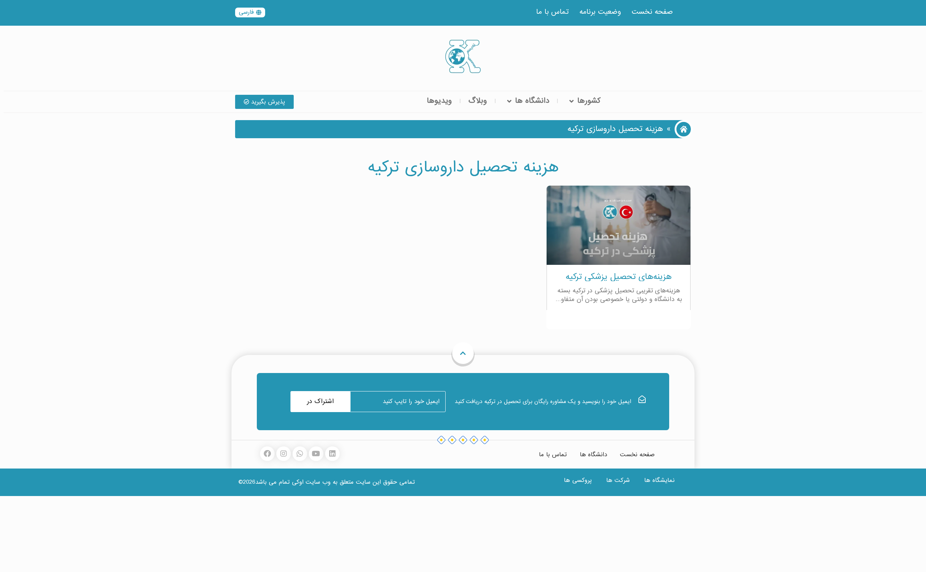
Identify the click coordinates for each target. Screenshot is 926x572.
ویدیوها (439, 100)
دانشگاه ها (532, 100)
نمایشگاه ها (659, 480)
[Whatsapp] (300, 453)
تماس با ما (552, 12)
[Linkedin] (332, 453)
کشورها (588, 100)
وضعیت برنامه (600, 12)
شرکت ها (618, 480)
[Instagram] (283, 453)
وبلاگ (477, 100)
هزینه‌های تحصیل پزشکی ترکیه (619, 276)
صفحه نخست (652, 12)
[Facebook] (267, 453)
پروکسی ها (578, 480)
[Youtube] (316, 453)
